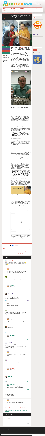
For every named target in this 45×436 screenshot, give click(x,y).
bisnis (6, 48)
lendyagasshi (10, 342)
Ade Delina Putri (11, 260)
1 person (8, 300)
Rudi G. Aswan (12, 285)
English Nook (13, 8)
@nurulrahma (10, 293)
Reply (28, 266)
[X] (36, 34)
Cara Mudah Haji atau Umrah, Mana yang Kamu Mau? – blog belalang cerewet (18, 407)
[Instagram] (34, 34)
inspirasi (6, 50)
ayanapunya (10, 376)
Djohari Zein (22, 47)
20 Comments (6, 18)
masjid (16, 167)
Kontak (28, 8)
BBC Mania (4, 8)
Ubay (8, 276)
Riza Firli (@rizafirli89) (12, 392)
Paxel (24, 57)
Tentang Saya (5, 10)
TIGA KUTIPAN (13, 10)
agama (6, 46)
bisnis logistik (6, 60)
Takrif (36, 8)
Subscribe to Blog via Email (37, 41)
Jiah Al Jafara (10, 310)
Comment (27, 423)
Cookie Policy (14, 434)
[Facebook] (33, 34)
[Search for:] (37, 15)
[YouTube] (37, 34)
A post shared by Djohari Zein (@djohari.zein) (21, 233)
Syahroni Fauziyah (11, 326)
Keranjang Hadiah (21, 8)
